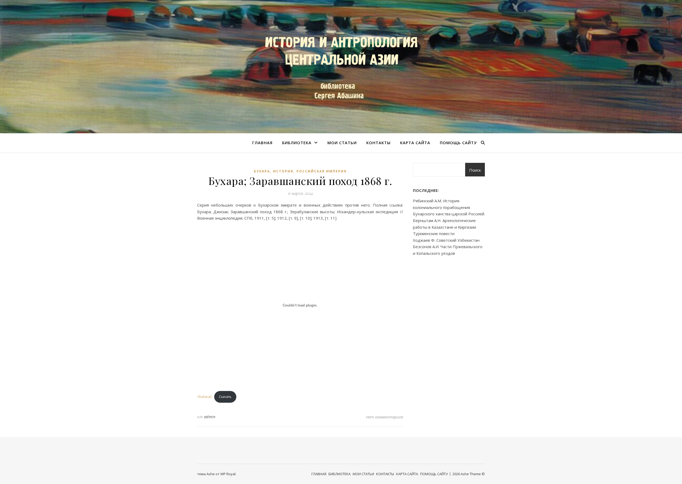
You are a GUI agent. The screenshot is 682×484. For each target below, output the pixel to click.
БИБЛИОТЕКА (296, 142)
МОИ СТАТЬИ (342, 142)
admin (210, 416)
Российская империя (322, 171)
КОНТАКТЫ (378, 142)
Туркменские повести (433, 233)
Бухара (262, 171)
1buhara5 (204, 396)
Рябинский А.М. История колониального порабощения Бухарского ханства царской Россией (448, 207)
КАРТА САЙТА (415, 142)
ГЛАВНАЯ (262, 142)
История (283, 171)
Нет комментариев (384, 417)
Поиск (475, 170)
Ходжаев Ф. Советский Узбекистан (446, 240)
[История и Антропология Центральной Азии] (341, 66)
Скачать (225, 396)
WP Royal (228, 473)
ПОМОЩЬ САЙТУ (458, 142)
